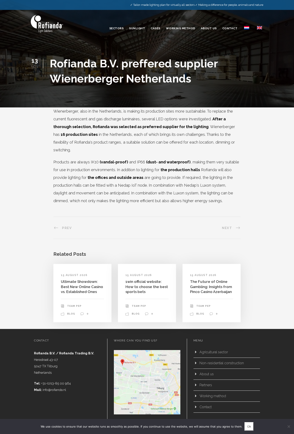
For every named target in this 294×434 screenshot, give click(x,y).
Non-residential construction (222, 363)
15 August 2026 (74, 275)
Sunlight (137, 28)
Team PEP (74, 306)
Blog (71, 313)
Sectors (116, 28)
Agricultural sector (214, 352)
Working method (180, 28)
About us (209, 28)
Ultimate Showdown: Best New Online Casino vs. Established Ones (82, 286)
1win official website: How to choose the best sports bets (146, 286)
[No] (288, 426)
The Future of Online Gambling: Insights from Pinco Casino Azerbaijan (211, 286)
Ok (249, 426)
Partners (206, 385)
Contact (230, 28)
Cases (155, 28)
